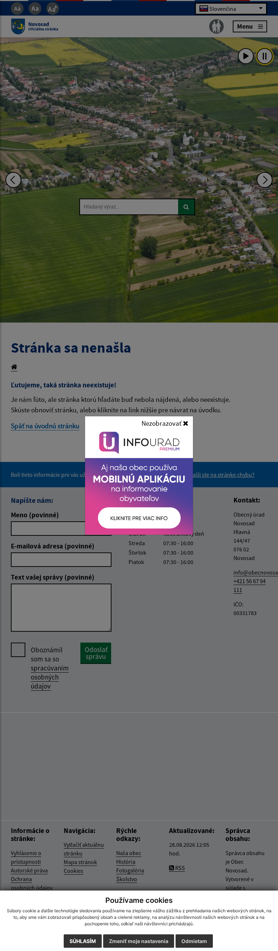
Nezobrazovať (162, 423)
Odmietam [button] (194, 941)
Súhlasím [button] (83, 941)
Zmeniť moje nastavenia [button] (138, 941)
